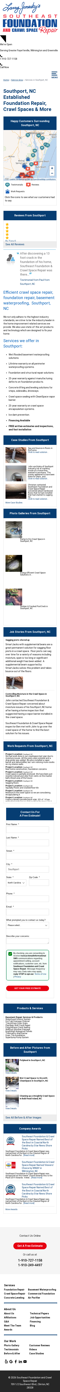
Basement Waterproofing (42, 1289)
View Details (11, 1073)
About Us (9, 1313)
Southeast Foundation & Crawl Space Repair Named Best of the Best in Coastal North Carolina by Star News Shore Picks (38, 1142)
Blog (32, 1325)
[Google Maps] (11, 1362)
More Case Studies (14, 502)
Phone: (10, 893)
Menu (54, 77)
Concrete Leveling (14, 1297)
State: (10, 877)
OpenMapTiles (24, 179)
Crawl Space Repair (14, 1293)
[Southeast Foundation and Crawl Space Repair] (30, 17)
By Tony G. (11, 241)
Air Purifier (34, 1297)
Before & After (12, 1353)
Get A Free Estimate (30, 1245)
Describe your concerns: (18, 936)
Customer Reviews (39, 1345)
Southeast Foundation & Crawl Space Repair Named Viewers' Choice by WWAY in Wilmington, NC (38, 1167)
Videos (33, 1349)
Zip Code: (34, 877)
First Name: (12, 824)
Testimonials (11, 1349)
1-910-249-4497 (30, 1265)
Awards (8, 1329)
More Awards (12, 1209)
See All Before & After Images (23, 1117)
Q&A (6, 1321)
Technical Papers (39, 1313)
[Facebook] (16, 1362)
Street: (10, 851)
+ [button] (52, 168)
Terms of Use (40, 974)
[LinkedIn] (20, 1362)
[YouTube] (25, 1362)
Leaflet (12, 179)
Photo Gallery (11, 1345)
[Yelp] (6, 1362)
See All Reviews (15, 244)
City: (9, 864)
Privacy (17, 977)
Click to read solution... (38, 452)
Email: (10, 906)
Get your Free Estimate (27, 988)
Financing (35, 1321)
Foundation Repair (14, 1289)
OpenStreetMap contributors (44, 179)
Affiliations (10, 1317)
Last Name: (12, 837)
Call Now (4, 67)
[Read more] (29, 1155)
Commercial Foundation (41, 1293)
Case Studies (36, 1353)
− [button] (52, 173)
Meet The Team (12, 1325)
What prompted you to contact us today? (26, 920)
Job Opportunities (40, 1317)
